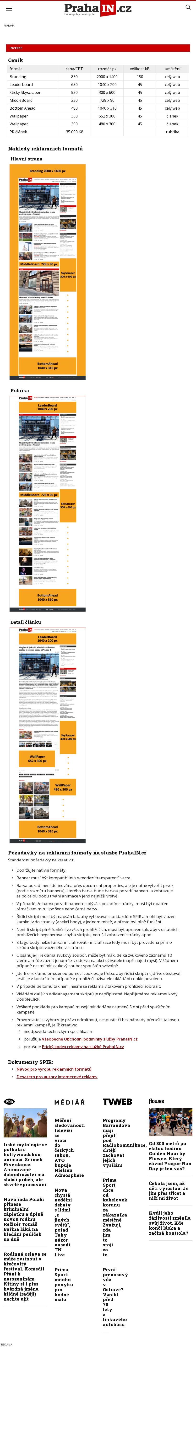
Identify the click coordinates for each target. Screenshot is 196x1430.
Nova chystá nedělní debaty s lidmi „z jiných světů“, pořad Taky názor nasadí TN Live (63, 1222)
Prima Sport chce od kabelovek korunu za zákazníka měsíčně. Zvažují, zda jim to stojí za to (115, 1217)
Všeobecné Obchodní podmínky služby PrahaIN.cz (90, 1039)
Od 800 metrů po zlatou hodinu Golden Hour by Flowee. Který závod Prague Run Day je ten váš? (170, 1155)
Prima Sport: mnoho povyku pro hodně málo (63, 1284)
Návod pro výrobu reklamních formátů (54, 1069)
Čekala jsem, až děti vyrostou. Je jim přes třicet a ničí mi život (169, 1190)
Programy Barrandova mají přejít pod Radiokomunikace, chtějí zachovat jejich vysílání (125, 1142)
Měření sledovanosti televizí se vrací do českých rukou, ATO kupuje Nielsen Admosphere (69, 1147)
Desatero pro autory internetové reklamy (57, 1076)
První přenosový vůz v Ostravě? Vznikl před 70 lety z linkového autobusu (115, 1296)
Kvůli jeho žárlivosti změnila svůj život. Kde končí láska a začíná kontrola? (170, 1223)
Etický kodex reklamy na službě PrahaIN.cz (83, 1046)
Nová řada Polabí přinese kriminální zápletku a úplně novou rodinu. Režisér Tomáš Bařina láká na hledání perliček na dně (24, 1219)
